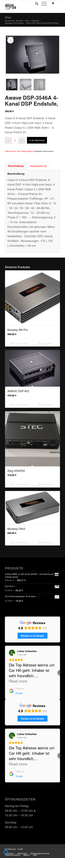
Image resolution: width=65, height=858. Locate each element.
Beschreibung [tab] (16, 166)
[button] (4, 672)
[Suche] (35, 3)
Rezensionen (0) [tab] (38, 166)
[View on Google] (12, 653)
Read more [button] (18, 681)
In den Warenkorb (37, 140)
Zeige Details (45, 343)
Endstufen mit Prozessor (44, 151)
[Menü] (42, 3)
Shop (8, 17)
